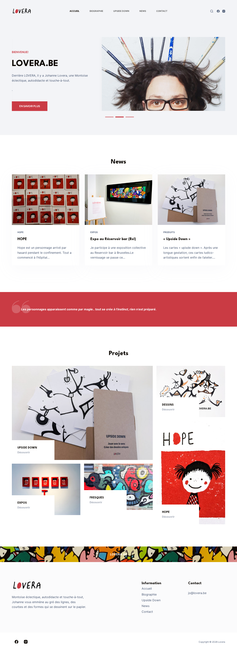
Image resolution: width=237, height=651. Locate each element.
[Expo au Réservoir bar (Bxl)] (118, 199)
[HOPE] (45, 199)
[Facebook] (218, 11)
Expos (94, 232)
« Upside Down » (176, 239)
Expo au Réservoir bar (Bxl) (113, 239)
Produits (169, 232)
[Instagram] (223, 11)
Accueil (74, 11)
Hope (20, 232)
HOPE (22, 239)
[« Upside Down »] (191, 199)
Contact (161, 11)
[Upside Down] (82, 413)
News (142, 11)
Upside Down (121, 11)
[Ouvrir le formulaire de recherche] (211, 11)
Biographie (96, 11)
